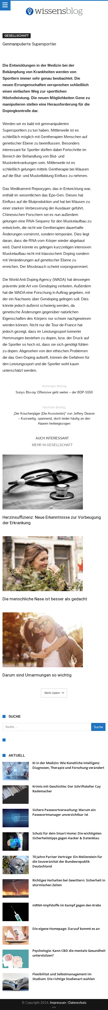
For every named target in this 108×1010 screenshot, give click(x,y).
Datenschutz (77, 1003)
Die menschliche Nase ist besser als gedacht (45, 598)
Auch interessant (52, 438)
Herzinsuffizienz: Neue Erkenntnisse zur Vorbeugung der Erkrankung (52, 520)
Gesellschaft (17, 35)
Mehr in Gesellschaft (52, 445)
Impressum (58, 1003)
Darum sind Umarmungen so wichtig (37, 675)
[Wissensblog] (54, 6)
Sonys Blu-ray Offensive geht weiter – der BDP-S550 (54, 389)
